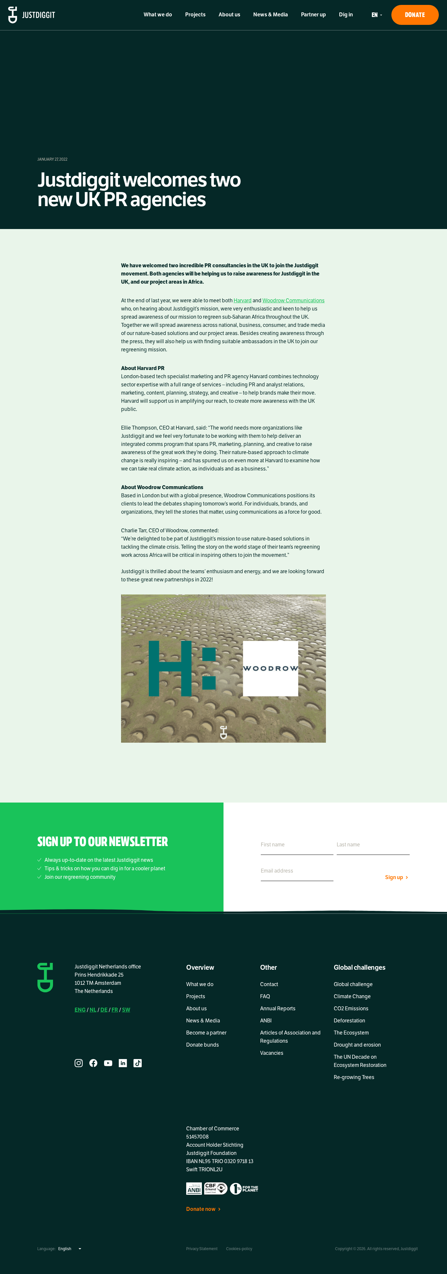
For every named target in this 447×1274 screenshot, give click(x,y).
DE (104, 1010)
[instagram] (79, 1063)
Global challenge (353, 984)
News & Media (270, 14)
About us (229, 14)
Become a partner (206, 1033)
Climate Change (352, 996)
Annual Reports (277, 1008)
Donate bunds (202, 1045)
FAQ (265, 996)
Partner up (313, 14)
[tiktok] (138, 1063)
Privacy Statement (202, 1249)
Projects (195, 14)
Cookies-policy (239, 1249)
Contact (269, 984)
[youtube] (108, 1063)
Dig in (346, 14)
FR (115, 1010)
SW (126, 1010)
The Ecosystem (351, 1033)
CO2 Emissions (351, 1008)
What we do (158, 14)
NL (93, 1010)
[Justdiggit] (31, 15)
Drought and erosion (357, 1045)
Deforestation (349, 1020)
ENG (80, 1010)
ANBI (266, 1020)
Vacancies (271, 1053)
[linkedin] (123, 1063)
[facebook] (93, 1063)
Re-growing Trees (354, 1077)
